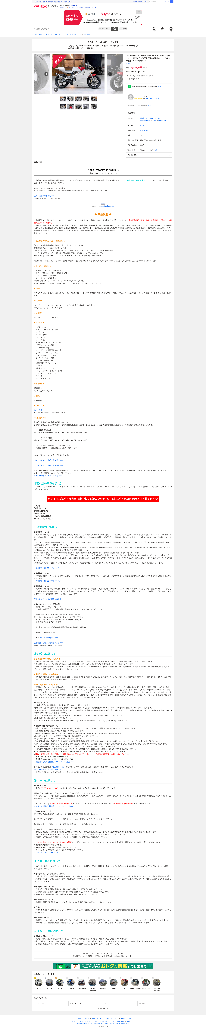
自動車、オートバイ (51, 34)
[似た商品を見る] (56, 90)
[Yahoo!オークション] (45, 5)
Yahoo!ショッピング (111, 1018)
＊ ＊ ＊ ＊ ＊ (139, 96)
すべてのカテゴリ (104, 29)
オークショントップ (38, 34)
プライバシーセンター (93, 1021)
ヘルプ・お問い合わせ (122, 1023)
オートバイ (62, 34)
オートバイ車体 (71, 34)
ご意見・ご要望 (109, 1023)
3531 (146, 98)
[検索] (171, 1)
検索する (115, 29)
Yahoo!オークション (82, 1018)
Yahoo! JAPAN (137, 1)
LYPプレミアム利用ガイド (116, 1021)
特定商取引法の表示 (83, 1023)
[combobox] (65, 29)
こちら (149, 105)
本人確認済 (155, 98)
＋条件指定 (123, 29)
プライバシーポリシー (78, 1021)
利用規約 (104, 1021)
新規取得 (74, 5)
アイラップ (166, 1)
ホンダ (80, 34)
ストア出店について (97, 1023)
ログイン (63, 7)
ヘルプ (145, 1)
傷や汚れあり (144, 130)
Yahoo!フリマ (96, 1018)
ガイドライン (130, 1021)
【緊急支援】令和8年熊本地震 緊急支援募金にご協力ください (53, 2)
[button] (149, 155)
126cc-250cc (87, 34)
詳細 (159, 86)
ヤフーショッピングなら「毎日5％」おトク (82, 7)
